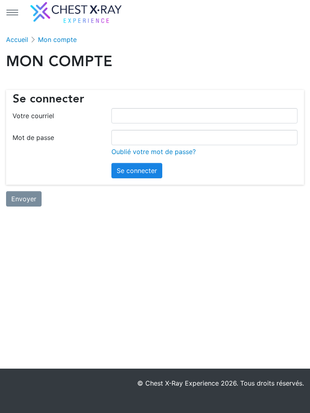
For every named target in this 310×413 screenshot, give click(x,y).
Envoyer (23, 199)
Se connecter (137, 171)
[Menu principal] (12, 12)
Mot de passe (33, 137)
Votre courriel (33, 116)
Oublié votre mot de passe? (153, 152)
